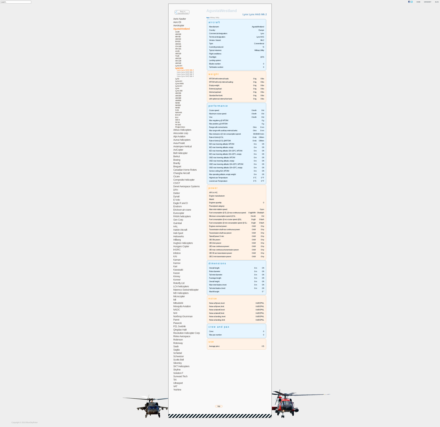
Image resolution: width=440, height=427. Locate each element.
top (219, 406)
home (418, 2)
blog (437, 2)
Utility (217, 17)
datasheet (427, 2)
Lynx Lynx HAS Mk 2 (185, 70)
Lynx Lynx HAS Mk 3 (185, 74)
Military (212, 17)
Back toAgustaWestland (182, 12)
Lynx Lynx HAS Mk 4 (185, 76)
